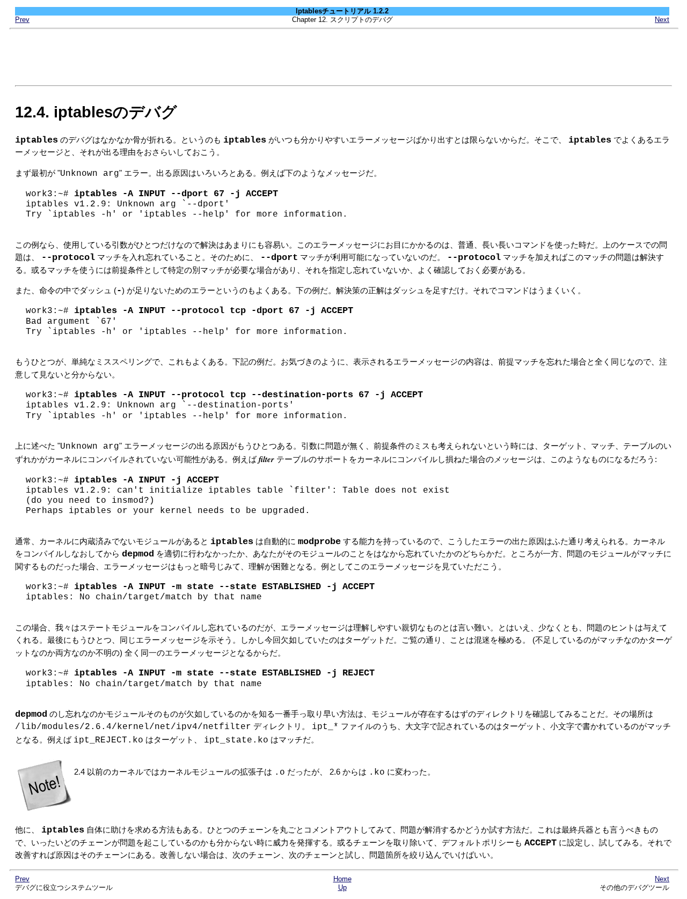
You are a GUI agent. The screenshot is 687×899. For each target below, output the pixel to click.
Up (342, 887)
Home (342, 879)
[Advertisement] (343, 57)
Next (662, 20)
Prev (22, 20)
